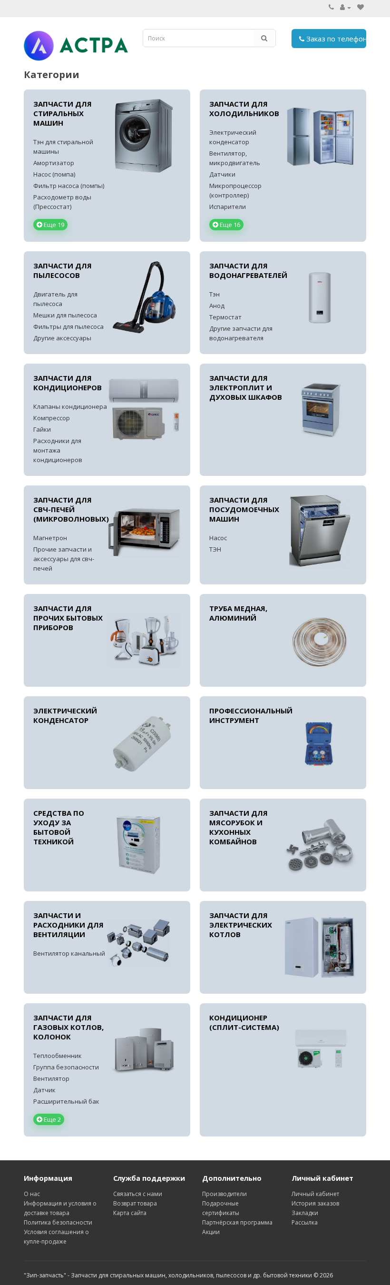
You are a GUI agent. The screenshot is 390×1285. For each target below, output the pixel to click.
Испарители (227, 206)
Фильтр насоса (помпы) (68, 185)
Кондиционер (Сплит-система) (244, 1022)
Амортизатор (53, 162)
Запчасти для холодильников (244, 108)
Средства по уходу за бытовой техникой (58, 827)
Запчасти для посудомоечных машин (244, 509)
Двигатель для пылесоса (55, 299)
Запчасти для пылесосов (62, 270)
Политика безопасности (58, 1222)
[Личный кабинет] (345, 7)
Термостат (225, 317)
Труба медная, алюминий (238, 613)
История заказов (315, 1203)
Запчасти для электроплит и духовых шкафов (245, 387)
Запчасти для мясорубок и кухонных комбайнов (238, 827)
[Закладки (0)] (360, 7)
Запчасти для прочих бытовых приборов (68, 617)
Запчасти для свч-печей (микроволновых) (70, 509)
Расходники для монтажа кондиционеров (57, 450)
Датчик (44, 1090)
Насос (218, 538)
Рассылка (305, 1222)
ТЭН (215, 549)
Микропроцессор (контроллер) (235, 190)
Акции (211, 1232)
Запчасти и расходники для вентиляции (68, 924)
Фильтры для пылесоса (68, 326)
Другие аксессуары (62, 338)
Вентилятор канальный (69, 953)
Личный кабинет (315, 1194)
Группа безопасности (66, 1067)
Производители (224, 1194)
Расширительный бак (66, 1101)
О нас (32, 1194)
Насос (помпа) (54, 174)
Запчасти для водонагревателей (246, 270)
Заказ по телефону (335, 38)
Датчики (222, 174)
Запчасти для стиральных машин (62, 113)
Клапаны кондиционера (70, 406)
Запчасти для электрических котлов (240, 924)
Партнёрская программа (237, 1222)
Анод (216, 305)
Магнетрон (50, 538)
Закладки (305, 1213)
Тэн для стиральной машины (63, 147)
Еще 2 (51, 1119)
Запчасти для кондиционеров (67, 382)
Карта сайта (129, 1213)
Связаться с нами (137, 1194)
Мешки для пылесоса (65, 315)
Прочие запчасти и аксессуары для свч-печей (63, 559)
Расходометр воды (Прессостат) (62, 202)
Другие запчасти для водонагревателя (241, 333)
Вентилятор (51, 1078)
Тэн (214, 294)
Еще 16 (229, 224)
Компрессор (51, 418)
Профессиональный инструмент (246, 715)
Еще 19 (53, 224)
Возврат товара (135, 1203)
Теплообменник (57, 1055)
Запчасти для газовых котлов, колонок (68, 1027)
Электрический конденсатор (232, 137)
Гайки (42, 429)
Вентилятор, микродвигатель (234, 158)
